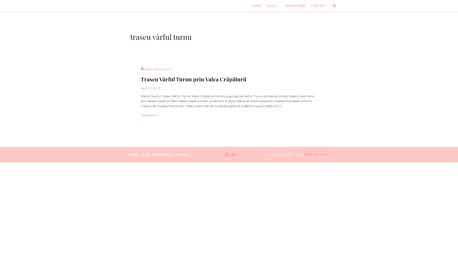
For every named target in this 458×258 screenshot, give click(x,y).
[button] (277, 6)
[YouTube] (233, 155)
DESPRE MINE (162, 154)
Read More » (150, 115)
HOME (133, 154)
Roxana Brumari (315, 154)
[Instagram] (227, 155)
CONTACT (182, 154)
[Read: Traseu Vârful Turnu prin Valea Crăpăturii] (156, 69)
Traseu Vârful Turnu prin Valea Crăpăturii (193, 79)
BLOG (145, 154)
